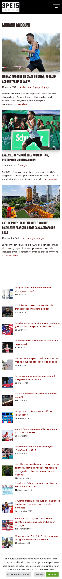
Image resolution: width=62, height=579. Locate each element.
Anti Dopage (34, 87)
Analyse (23, 87)
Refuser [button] (39, 574)
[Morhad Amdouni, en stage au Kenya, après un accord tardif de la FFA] (31, 52)
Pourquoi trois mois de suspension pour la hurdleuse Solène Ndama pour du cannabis (37, 504)
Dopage (45, 87)
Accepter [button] (52, 574)
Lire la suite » (20, 104)
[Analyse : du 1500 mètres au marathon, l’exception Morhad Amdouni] (31, 130)
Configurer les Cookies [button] (18, 574)
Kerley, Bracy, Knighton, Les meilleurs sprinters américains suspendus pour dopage (35, 522)
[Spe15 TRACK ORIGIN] (10, 7)
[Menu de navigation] (56, 6)
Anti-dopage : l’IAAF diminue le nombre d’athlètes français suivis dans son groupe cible (28, 228)
